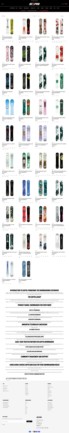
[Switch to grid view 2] (30, 16)
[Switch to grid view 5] (37, 16)
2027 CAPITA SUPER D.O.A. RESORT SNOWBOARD (8, 144)
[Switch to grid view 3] (32, 16)
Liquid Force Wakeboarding (6, 406)
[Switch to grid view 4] (34, 16)
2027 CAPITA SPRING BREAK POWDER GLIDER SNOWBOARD (25, 172)
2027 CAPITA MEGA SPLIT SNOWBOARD (25, 224)
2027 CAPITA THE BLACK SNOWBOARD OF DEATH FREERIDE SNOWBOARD (59, 172)
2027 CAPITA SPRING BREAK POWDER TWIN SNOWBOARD (58, 118)
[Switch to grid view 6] (39, 16)
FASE (26, 413)
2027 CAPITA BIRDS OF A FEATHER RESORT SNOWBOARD (58, 37)
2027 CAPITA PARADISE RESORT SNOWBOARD (41, 172)
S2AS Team (26, 394)
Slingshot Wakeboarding (6, 402)
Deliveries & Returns (5, 385)
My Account (26, 385)
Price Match (4, 389)
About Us (26, 387)
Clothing (49, 393)
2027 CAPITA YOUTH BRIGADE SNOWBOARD (7, 92)
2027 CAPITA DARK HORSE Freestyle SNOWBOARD (8, 65)
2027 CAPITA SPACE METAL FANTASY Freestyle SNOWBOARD (25, 199)
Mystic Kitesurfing (50, 403)
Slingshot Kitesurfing (50, 406)
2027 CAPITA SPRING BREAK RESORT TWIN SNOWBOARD (41, 118)
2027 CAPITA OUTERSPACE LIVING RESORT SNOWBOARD (8, 225)
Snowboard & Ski (50, 392)
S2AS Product (49, 396)
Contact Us (26, 388)
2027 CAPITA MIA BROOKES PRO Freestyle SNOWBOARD (9, 253)
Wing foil (49, 388)
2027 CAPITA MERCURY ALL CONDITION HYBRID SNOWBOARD (25, 37)
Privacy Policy (4, 387)
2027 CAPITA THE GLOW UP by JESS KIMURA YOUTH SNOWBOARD (41, 144)
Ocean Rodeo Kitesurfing (50, 407)
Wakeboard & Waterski (50, 387)
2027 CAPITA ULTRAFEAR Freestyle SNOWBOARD (58, 65)
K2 (25, 404)
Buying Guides (27, 393)
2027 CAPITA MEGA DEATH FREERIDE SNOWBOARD (58, 253)
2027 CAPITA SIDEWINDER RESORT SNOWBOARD (8, 199)
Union (26, 406)
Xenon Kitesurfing (50, 408)
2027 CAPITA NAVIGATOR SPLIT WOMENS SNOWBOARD (59, 144)
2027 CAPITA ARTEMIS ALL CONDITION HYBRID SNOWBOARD (8, 280)
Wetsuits (49, 389)
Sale (48, 397)
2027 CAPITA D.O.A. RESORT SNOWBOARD (42, 224)
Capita (26, 412)
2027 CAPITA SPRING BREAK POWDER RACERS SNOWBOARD (58, 92)
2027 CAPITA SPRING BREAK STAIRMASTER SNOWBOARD (7, 37)
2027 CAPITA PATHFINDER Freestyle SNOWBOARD (8, 172)
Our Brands (26, 392)
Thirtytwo (26, 407)
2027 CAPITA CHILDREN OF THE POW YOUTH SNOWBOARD (25, 280)
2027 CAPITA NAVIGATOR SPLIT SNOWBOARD (57, 199)
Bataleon (26, 402)
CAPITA (3, 35)
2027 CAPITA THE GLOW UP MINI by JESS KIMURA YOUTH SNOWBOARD (26, 144)
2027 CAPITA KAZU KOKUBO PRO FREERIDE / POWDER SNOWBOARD (25, 253)
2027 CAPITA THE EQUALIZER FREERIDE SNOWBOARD (26, 118)
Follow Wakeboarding (5, 407)
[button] (10, 33)
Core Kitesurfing (49, 402)
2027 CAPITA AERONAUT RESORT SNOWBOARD (41, 253)
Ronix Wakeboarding (5, 403)
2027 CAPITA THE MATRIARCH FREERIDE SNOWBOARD (26, 92)
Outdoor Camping (50, 394)
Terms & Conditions (5, 388)
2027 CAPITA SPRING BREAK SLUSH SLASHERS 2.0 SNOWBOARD (8, 118)
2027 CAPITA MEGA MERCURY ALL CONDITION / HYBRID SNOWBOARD (58, 225)
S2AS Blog (26, 389)
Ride (25, 403)
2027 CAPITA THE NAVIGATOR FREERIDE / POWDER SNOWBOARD (42, 92)
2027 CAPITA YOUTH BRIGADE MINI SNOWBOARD (25, 65)
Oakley (26, 408)
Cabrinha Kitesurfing (50, 404)
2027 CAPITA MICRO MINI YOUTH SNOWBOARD (41, 199)
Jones (26, 411)
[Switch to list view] (29, 16)
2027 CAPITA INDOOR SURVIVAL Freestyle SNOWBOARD (42, 37)
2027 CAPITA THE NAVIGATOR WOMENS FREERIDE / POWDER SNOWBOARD (42, 65)
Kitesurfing (49, 385)
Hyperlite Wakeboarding (5, 404)
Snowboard (36, 374)
